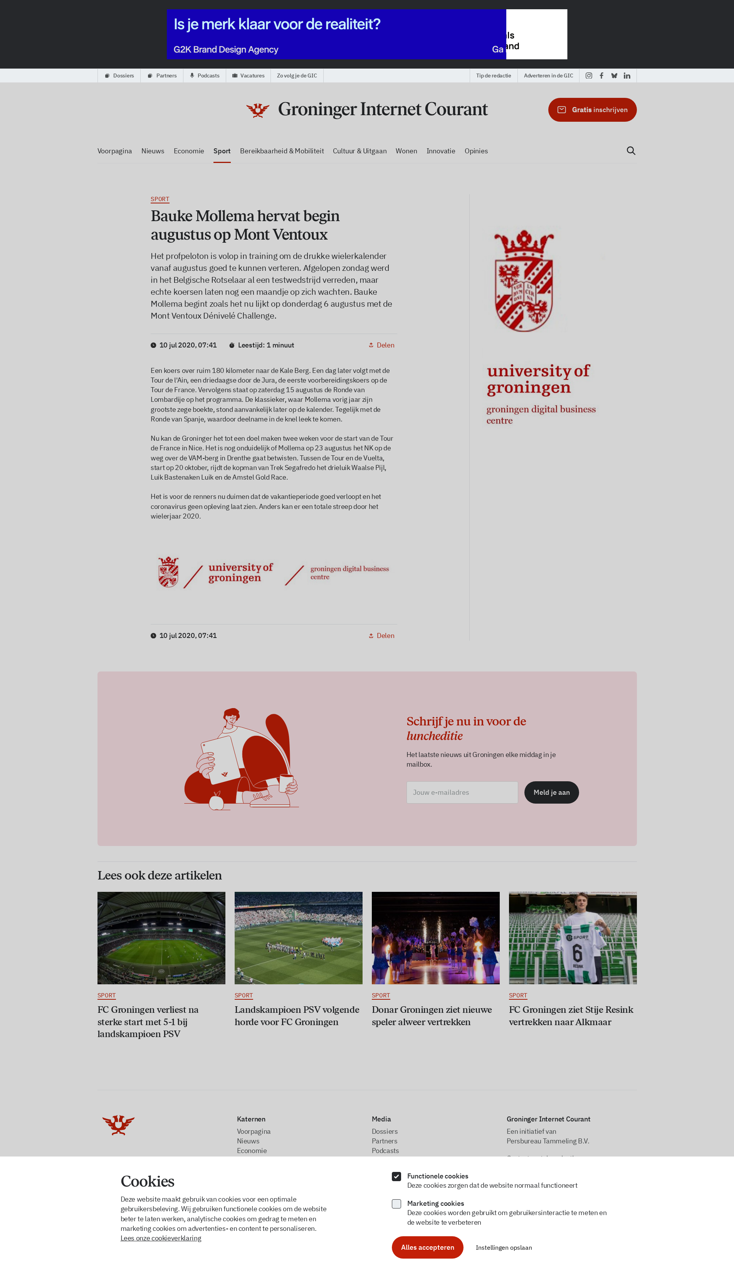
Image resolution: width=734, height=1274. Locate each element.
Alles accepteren (427, 1247)
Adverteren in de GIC (548, 75)
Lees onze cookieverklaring (161, 1238)
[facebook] (601, 75)
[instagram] (589, 75)
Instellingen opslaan (504, 1247)
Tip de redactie (493, 75)
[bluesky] (614, 75)
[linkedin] (627, 75)
